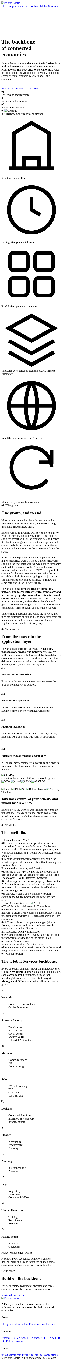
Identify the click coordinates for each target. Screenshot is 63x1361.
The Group (7, 6)
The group (33, 88)
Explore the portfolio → (14, 88)
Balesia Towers (14, 1341)
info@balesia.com (11, 1354)
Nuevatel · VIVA (10, 1337)
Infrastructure (21, 6)
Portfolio (34, 6)
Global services (47, 1324)
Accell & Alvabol (30, 1337)
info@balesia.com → (13, 1294)
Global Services (49, 6)
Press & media (30, 1354)
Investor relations (48, 1354)
